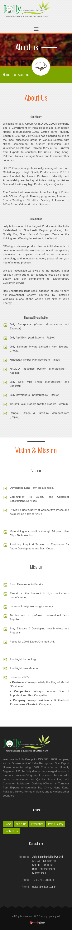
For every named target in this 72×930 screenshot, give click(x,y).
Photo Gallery (55, 824)
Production (37, 824)
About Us (21, 824)
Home (6, 74)
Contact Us (11, 831)
